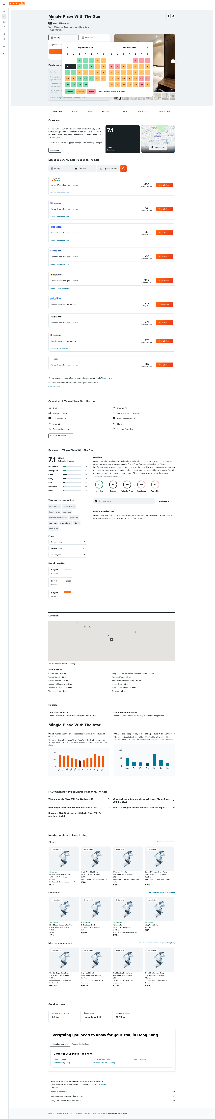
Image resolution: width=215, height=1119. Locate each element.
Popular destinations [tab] (80, 1044)
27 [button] (68, 84)
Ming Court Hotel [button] (152, 925)
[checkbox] (60, 571)
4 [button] (97, 60)
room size (53, 523)
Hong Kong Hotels (99, 1113)
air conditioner (65, 523)
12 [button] (103, 66)
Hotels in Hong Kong (62, 1063)
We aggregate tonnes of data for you (67, 1096)
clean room (67, 512)
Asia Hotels (69, 1113)
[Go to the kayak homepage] (17, 3)
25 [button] (97, 78)
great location (54, 506)
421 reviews (64, 23)
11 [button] (97, 66)
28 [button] (73, 84)
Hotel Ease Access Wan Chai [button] (61, 925)
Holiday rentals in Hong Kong (104, 1063)
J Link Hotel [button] (117, 925)
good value (74, 517)
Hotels (59, 1113)
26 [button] (103, 78)
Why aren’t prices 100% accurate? (66, 1100)
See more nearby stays (166, 842)
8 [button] (79, 66)
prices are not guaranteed (98, 1084)
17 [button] (91, 72)
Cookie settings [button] (54, 386)
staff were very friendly (58, 517)
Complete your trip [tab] (60, 1044)
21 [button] (74, 78)
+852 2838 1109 (55, 30)
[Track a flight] (4, 39)
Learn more (107, 378)
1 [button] (79, 60)
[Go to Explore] (4, 34)
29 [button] (79, 84)
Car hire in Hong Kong (101, 1059)
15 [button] (80, 72)
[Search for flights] (4, 11)
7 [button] (73, 66)
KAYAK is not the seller (60, 1091)
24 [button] (91, 78)
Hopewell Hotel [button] (87, 973)
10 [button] (91, 66)
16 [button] (85, 72)
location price (54, 512)
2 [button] (85, 60)
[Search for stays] (4, 16)
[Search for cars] (4, 21)
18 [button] (97, 72)
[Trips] (4, 46)
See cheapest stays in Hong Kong (161, 892)
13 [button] (68, 72)
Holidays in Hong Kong (140, 1059)
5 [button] (103, 60)
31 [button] (147, 84)
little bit (77, 523)
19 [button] (103, 72)
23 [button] (85, 78)
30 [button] (85, 84)
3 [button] (91, 60)
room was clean (69, 506)
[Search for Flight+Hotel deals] (4, 27)
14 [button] (74, 72)
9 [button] (85, 66)
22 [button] (79, 78)
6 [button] (67, 66)
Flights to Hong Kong (62, 1059)
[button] (4, 4)
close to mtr (53, 528)
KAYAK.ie (51, 1113)
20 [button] (67, 78)
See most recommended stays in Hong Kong (157, 943)
